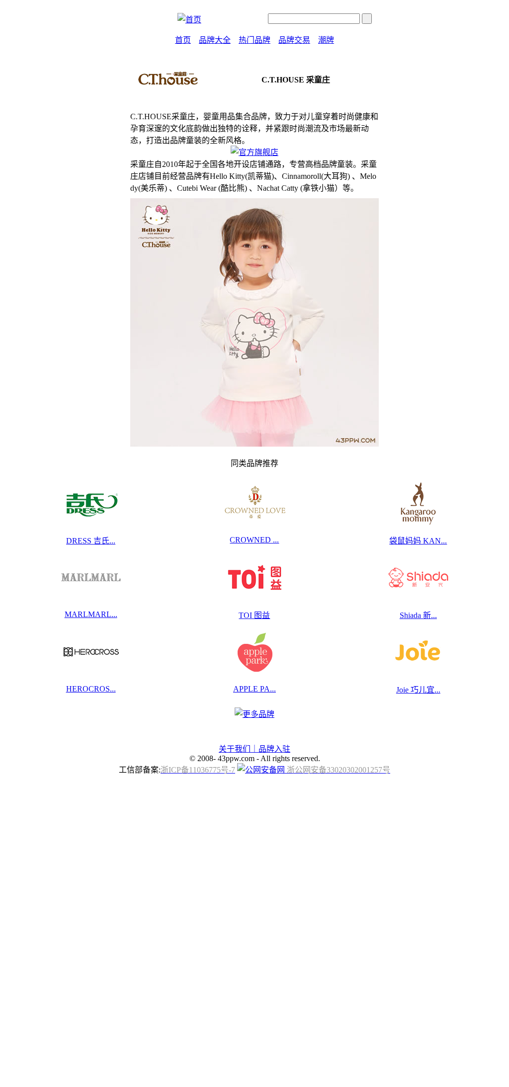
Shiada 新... (418, 615)
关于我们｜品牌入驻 (254, 749)
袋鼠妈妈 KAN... (418, 541)
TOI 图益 (254, 615)
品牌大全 (215, 40)
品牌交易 (294, 40)
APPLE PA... (254, 689)
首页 (183, 40)
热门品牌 (254, 40)
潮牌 (326, 40)
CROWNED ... (254, 540)
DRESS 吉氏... (90, 541)
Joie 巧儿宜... (418, 690)
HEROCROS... (91, 689)
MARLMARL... (91, 614)
